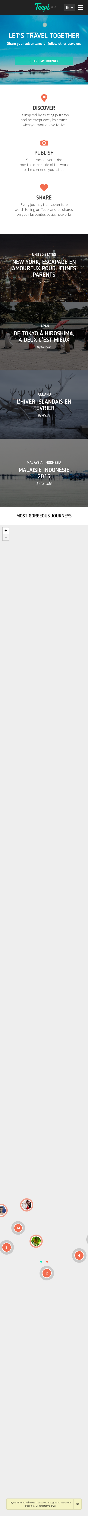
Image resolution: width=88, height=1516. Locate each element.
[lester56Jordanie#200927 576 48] (36, 1241)
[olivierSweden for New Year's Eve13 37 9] (26, 1205)
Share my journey (44, 61)
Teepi (44, 7)
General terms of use (46, 1505)
